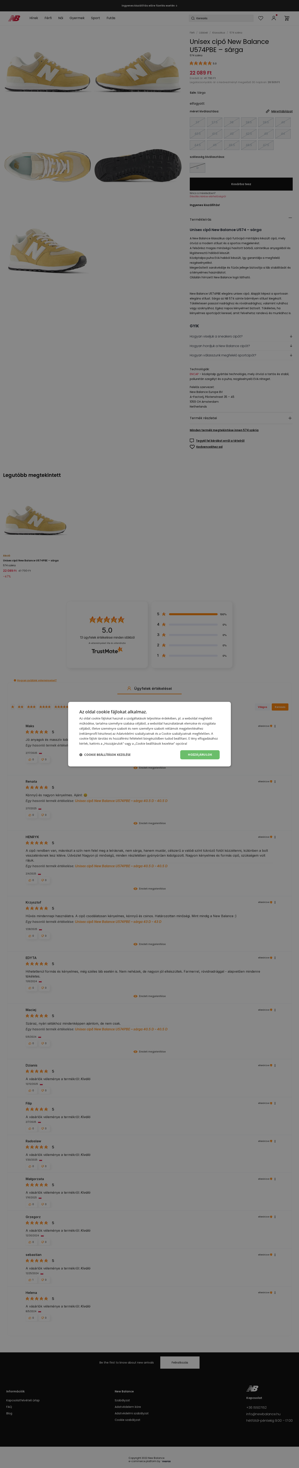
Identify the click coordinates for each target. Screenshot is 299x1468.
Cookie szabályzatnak (176, 733)
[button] (105, 754)
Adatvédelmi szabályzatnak (135, 733)
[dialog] (149, 734)
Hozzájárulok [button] (200, 754)
